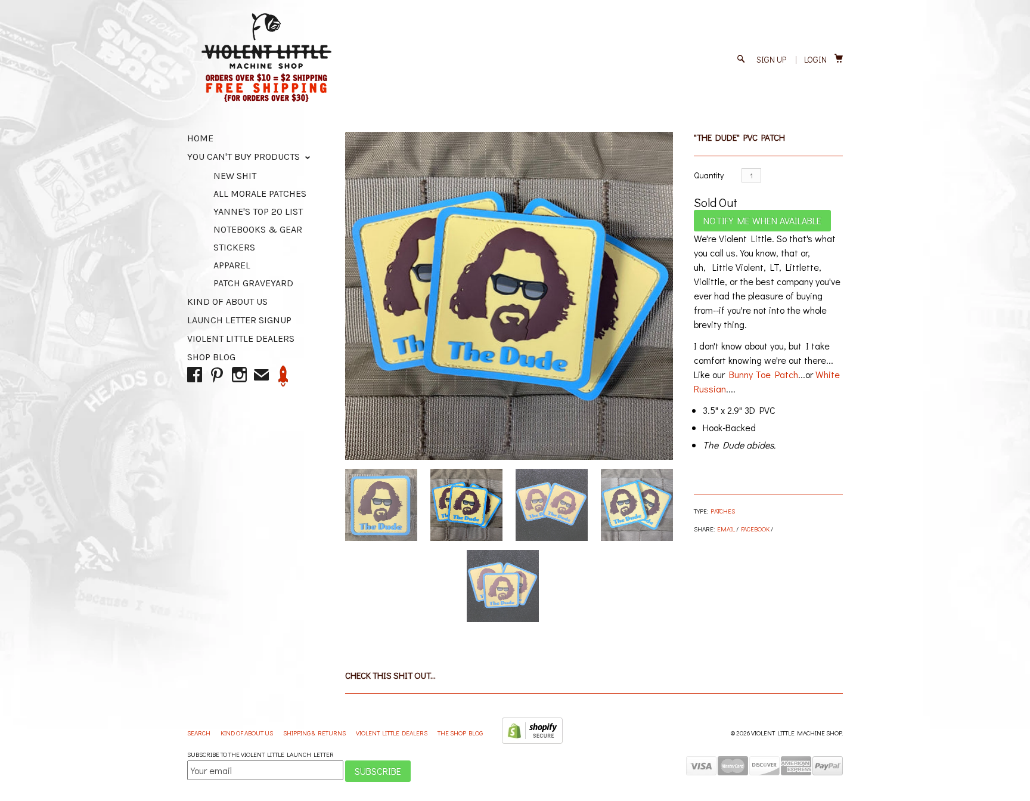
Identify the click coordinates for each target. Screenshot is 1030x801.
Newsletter (283, 376)
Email (726, 528)
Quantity (709, 175)
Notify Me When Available (762, 220)
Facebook (755, 528)
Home (200, 138)
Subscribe (378, 771)
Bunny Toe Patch (763, 374)
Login (815, 59)
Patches (723, 510)
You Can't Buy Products (244, 156)
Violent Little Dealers (240, 338)
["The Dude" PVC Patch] (509, 296)
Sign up (771, 59)
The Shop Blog (460, 732)
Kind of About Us (227, 301)
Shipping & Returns (315, 732)
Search (199, 732)
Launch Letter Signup (239, 320)
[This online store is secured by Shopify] (532, 741)
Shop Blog (211, 357)
